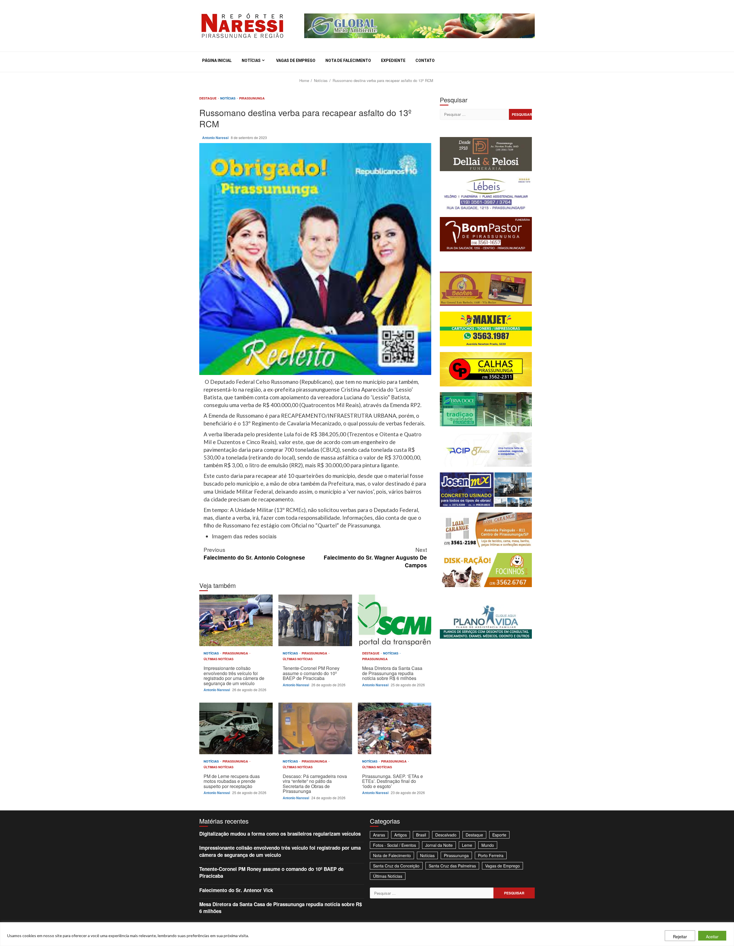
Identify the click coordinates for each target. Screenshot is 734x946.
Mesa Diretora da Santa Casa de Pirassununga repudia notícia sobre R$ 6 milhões (394, 620)
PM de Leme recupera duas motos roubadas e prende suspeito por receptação (236, 728)
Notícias (251, 60)
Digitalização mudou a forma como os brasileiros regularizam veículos (280, 833)
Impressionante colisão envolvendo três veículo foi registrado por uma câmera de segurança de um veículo (236, 620)
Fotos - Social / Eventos (394, 845)
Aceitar (712, 936)
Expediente (393, 60)
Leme (467, 845)
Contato (425, 60)
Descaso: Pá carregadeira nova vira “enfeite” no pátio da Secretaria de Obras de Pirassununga (315, 728)
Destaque (208, 98)
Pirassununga (252, 98)
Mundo (487, 845)
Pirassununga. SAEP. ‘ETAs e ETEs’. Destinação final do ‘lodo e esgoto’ (394, 728)
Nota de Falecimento (348, 60)
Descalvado (445, 835)
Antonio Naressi (215, 137)
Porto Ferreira (490, 855)
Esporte (499, 835)
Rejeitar (680, 936)
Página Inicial (217, 60)
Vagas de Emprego (295, 60)
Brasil (421, 835)
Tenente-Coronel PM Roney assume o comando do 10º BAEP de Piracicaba (315, 620)
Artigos (400, 835)
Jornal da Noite (439, 845)
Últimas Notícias (218, 658)
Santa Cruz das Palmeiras (452, 866)
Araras (379, 835)
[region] (367, 934)
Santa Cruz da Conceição (396, 866)
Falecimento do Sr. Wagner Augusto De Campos (375, 557)
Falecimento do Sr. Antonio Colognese (254, 553)
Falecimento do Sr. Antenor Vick (236, 890)
